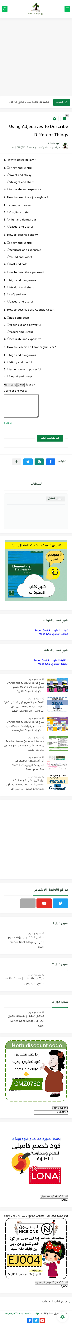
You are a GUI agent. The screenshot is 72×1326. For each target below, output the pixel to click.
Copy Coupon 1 (60, 1108)
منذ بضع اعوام (34, 679)
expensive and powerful (25, 325)
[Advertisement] (36, 58)
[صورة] (57, 685)
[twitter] (60, 903)
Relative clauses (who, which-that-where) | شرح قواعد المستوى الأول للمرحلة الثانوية (24, 746)
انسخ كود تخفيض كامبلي (54, 1196)
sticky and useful (20, 168)
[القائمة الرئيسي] (67, 9)
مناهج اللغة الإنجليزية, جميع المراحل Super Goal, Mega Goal (26, 942)
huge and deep (19, 318)
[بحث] (4, 9)
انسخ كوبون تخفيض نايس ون (51, 1282)
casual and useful (21, 227)
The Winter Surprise (37, 102)
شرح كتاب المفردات (54, 1301)
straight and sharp (22, 182)
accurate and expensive (25, 189)
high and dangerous (23, 220)
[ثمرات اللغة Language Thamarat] (36, 9)
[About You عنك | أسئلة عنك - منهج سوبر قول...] (57, 980)
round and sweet (20, 205)
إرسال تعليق (55, 498)
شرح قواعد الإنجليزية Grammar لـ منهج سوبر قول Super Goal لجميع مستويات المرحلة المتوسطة (25, 726)
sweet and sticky (20, 175)
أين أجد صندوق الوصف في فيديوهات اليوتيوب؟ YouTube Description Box (28, 765)
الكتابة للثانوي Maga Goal (53, 664)
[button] (50, 461)
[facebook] (29, 1320)
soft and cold (18, 264)
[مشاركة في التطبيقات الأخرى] (16, 461)
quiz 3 (8, 423)
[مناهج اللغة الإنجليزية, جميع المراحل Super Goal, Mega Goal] (57, 939)
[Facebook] (28, 903)
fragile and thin (20, 213)
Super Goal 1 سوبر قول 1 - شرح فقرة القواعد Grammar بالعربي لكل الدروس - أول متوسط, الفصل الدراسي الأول (24, 707)
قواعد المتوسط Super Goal (51, 630)
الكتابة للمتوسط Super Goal (51, 660)
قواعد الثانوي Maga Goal (53, 634)
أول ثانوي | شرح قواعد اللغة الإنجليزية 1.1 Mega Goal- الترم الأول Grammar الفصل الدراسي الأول (25, 785)
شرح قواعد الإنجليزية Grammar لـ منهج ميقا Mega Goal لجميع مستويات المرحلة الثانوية (25, 687)
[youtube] (44, 903)
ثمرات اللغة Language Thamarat (22, 1314)
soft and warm (19, 295)
